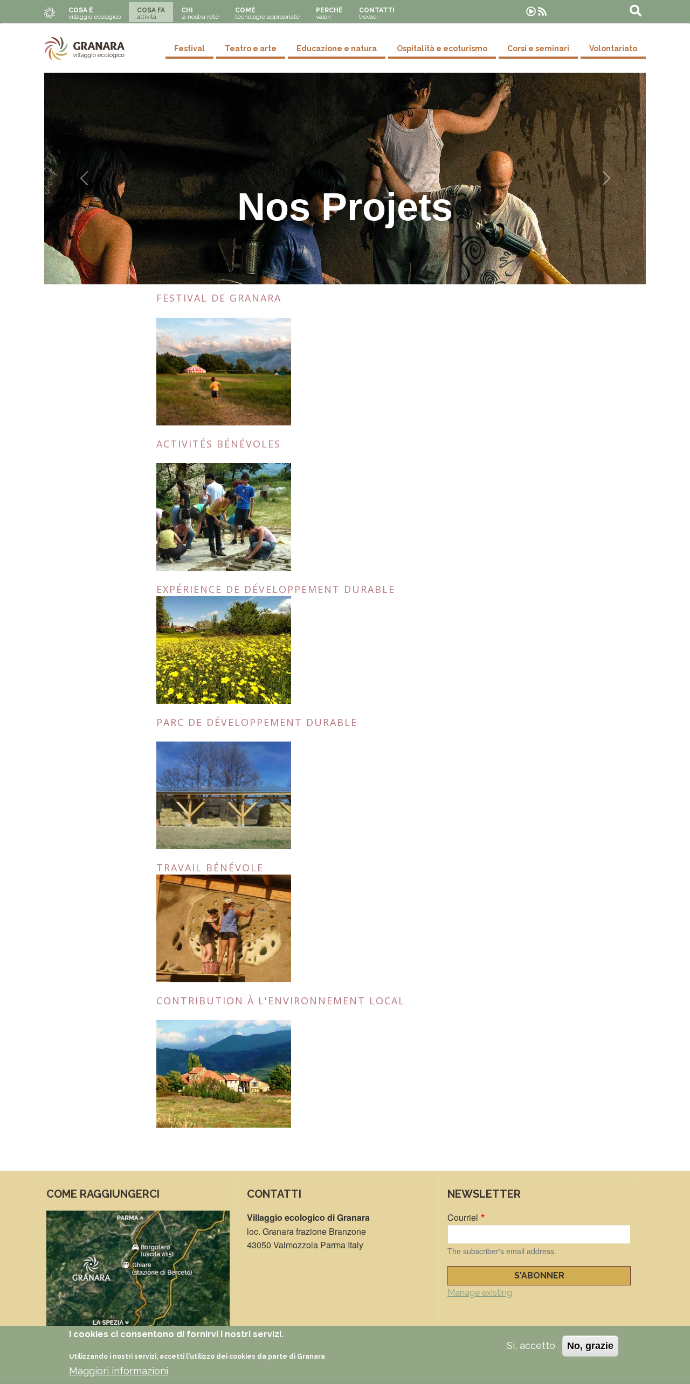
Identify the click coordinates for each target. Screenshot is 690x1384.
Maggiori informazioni (118, 1370)
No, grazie (590, 1345)
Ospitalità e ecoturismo (442, 48)
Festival (189, 48)
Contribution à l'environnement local (280, 1000)
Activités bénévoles (218, 443)
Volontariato (613, 48)
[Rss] (542, 11)
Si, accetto (531, 1345)
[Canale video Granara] (531, 11)
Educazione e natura (336, 48)
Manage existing (479, 1293)
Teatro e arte (251, 48)
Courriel (462, 1217)
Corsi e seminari (538, 48)
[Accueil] (84, 48)
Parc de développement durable (256, 722)
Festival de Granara (218, 297)
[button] (84, 178)
